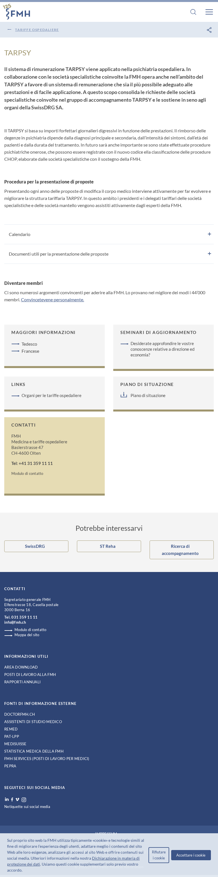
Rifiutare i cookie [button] (159, 855)
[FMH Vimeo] (17, 799)
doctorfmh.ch (19, 714)
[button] (24, 871)
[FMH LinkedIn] (6, 799)
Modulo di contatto (27, 473)
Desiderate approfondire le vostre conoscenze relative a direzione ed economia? (162, 349)
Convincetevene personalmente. (52, 299)
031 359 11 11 (24, 617)
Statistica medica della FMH (34, 751)
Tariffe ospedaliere (37, 30)
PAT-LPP (11, 736)
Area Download (21, 667)
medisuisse (15, 744)
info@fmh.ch (15, 622)
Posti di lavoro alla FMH (30, 674)
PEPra (10, 766)
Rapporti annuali (22, 682)
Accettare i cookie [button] (191, 855)
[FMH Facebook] (12, 799)
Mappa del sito (26, 634)
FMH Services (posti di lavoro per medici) (46, 758)
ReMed (11, 729)
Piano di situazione (148, 395)
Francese (30, 351)
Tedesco (29, 343)
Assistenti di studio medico (33, 721)
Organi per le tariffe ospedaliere (51, 395)
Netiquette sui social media (27, 806)
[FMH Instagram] (24, 799)
